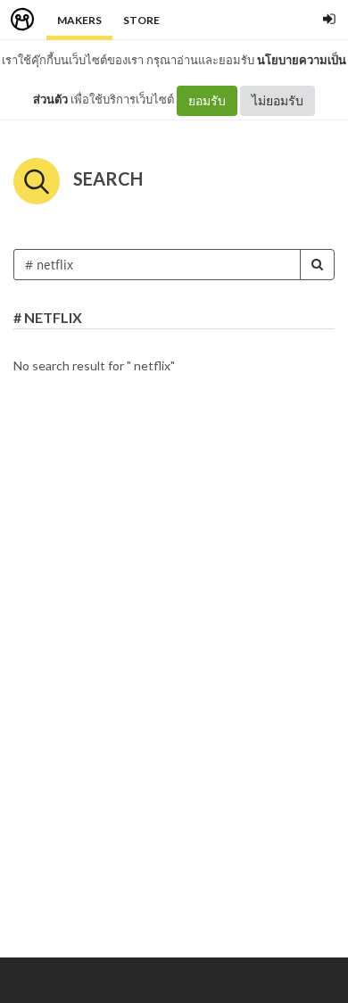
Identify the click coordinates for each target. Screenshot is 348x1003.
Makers (79, 20)
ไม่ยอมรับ (277, 100)
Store (141, 20)
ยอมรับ (207, 100)
